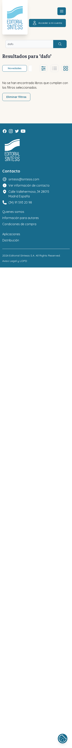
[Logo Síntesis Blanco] (12, 150)
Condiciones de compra (19, 224)
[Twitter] (17, 131)
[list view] (54, 68)
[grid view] (66, 68)
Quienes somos (13, 212)
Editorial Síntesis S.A (21, 255)
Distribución (10, 240)
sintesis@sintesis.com (23, 179)
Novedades (15, 68)
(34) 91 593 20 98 (20, 202)
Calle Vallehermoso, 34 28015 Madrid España (28, 194)
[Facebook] (4, 131)
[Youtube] (23, 131)
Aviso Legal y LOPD (14, 261)
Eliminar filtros (16, 97)
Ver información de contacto (29, 185)
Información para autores (20, 218)
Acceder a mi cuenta (50, 22)
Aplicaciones (11, 234)
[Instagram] (10, 131)
